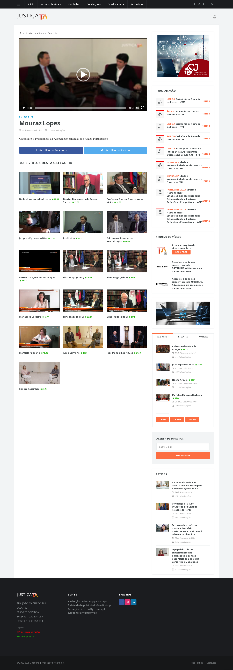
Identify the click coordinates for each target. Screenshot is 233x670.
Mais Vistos (163, 337)
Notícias (203, 337)
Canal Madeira (116, 4)
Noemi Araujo (180, 379)
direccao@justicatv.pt (92, 609)
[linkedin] (204, 4)
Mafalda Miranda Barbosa (187, 394)
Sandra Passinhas (29, 388)
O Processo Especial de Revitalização (120, 240)
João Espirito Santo (183, 364)
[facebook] (194, 4)
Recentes (183, 337)
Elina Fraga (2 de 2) (117, 277)
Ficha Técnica (196, 662)
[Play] (23, 108)
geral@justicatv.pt (86, 612)
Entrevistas (137, 4)
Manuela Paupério (29, 352)
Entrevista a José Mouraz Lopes (37, 277)
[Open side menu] (18, 4)
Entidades (73, 4)
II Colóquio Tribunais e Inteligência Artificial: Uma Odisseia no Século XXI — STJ (184, 151)
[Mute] (137, 108)
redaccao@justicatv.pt (94, 601)
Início (31, 4)
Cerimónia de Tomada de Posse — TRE (183, 113)
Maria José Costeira (30, 316)
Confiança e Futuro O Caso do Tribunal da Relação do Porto (184, 506)
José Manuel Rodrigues (120, 352)
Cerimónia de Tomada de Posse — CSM (183, 100)
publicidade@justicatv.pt (97, 605)
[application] (83, 74)
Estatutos (211, 662)
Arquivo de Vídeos (51, 4)
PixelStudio (58, 662)
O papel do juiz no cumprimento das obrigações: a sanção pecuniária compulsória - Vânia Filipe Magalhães (186, 555)
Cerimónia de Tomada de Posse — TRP (183, 138)
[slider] (80, 108)
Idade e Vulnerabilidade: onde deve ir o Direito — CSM (184, 165)
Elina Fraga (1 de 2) (73, 277)
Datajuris (34, 662)
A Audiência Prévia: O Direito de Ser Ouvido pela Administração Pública (187, 485)
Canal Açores (93, 4)
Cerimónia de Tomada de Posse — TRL (183, 125)
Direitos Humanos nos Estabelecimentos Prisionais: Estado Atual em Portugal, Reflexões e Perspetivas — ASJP (184, 196)
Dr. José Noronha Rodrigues (35, 199)
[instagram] (199, 4)
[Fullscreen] (142, 108)
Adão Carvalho (71, 352)
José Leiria (69, 238)
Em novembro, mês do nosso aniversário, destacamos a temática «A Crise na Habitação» (187, 530)
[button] (83, 74)
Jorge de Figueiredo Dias (33, 238)
